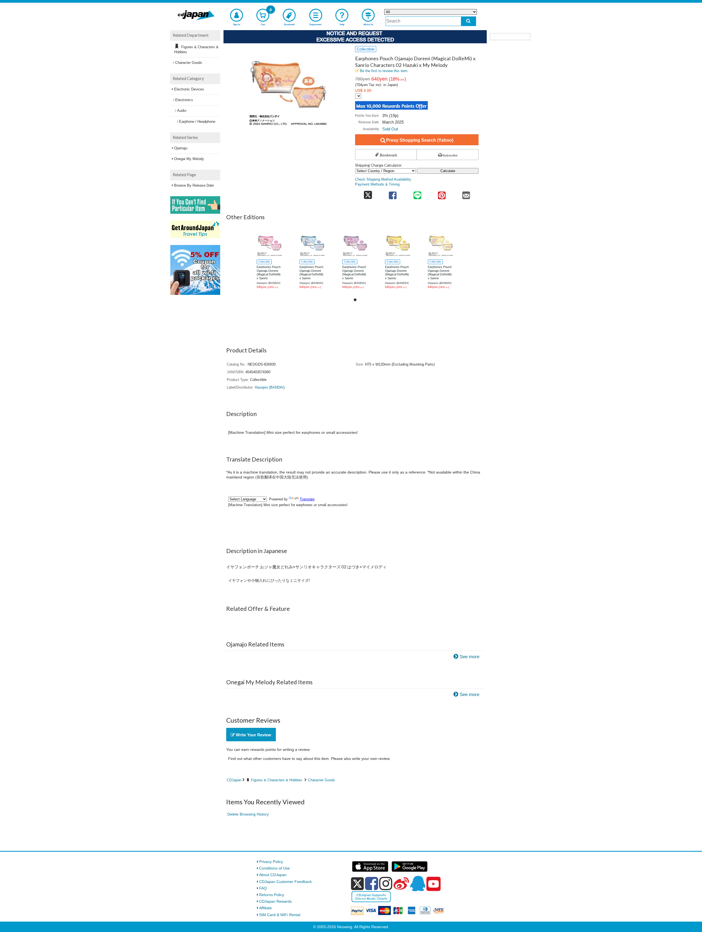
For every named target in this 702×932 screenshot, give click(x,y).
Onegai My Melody (189, 159)
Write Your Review (253, 735)
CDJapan (234, 780)
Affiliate (265, 908)
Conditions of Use (274, 868)
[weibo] (401, 883)
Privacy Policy (271, 861)
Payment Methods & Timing (377, 184)
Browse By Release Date (194, 185)
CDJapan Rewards (275, 901)
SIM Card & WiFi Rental (279, 915)
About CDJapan (273, 875)
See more (469, 656)
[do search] (468, 21)
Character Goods (321, 780)
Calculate (447, 171)
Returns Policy (271, 895)
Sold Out (390, 129)
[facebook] (371, 883)
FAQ (263, 888)
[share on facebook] (393, 193)
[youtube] (433, 884)
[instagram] (385, 883)
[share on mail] (466, 193)
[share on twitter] (368, 193)
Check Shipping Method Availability (383, 179)
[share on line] (417, 193)
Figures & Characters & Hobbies (276, 780)
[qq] (417, 883)
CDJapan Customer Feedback (285, 881)
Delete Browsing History (248, 814)
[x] (357, 883)
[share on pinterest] (441, 193)
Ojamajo (180, 148)
